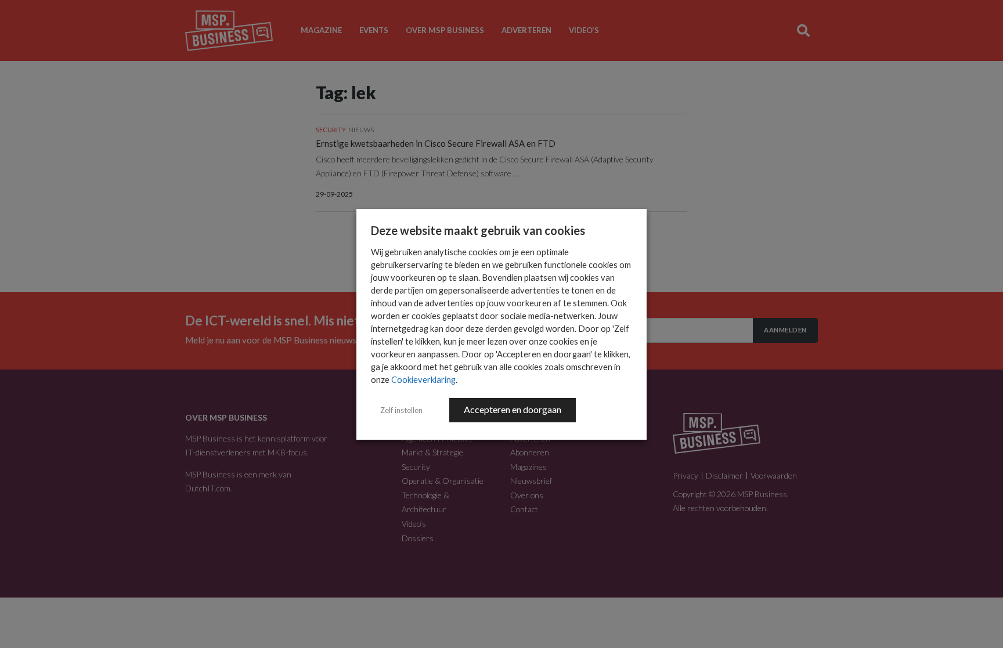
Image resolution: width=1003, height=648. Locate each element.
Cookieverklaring (423, 380)
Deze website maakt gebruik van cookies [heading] (478, 230)
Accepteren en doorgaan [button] (512, 409)
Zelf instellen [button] (401, 410)
